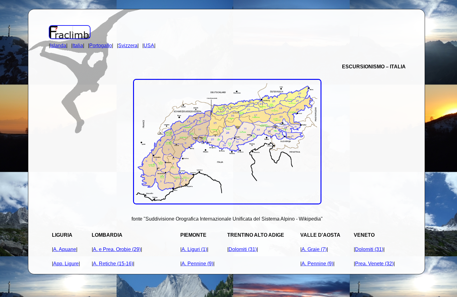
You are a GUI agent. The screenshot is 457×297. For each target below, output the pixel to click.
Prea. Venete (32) (374, 263)
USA (149, 45)
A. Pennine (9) (197, 263)
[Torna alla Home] (69, 37)
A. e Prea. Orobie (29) (117, 249)
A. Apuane (64, 249)
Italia (77, 45)
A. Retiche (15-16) (113, 263)
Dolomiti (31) (242, 249)
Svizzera (127, 45)
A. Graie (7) (314, 249)
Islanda (58, 45)
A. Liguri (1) (194, 249)
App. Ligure (66, 263)
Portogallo (100, 45)
